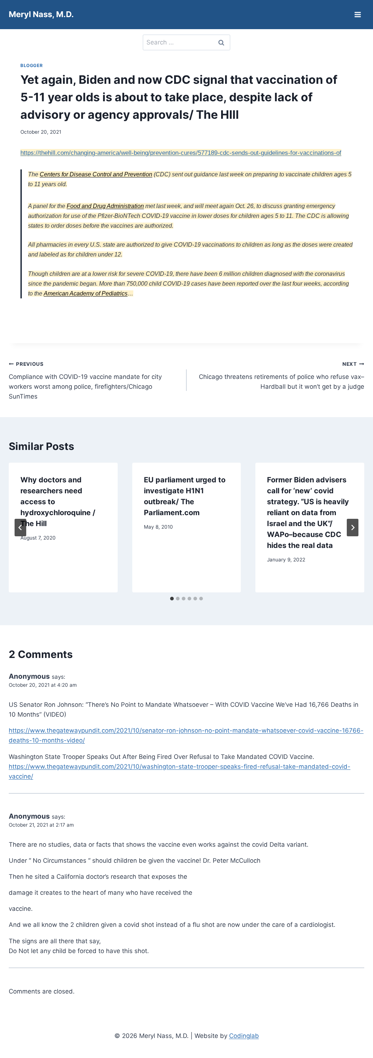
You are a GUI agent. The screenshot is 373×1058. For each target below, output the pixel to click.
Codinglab (244, 1035)
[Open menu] (357, 14)
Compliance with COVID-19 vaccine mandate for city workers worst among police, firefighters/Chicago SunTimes (85, 380)
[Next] (352, 527)
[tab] (172, 598)
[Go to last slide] (20, 527)
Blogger (31, 65)
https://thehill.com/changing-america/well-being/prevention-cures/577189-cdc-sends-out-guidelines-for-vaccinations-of (180, 152)
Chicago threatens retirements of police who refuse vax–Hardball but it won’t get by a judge (281, 375)
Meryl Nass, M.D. (41, 14)
